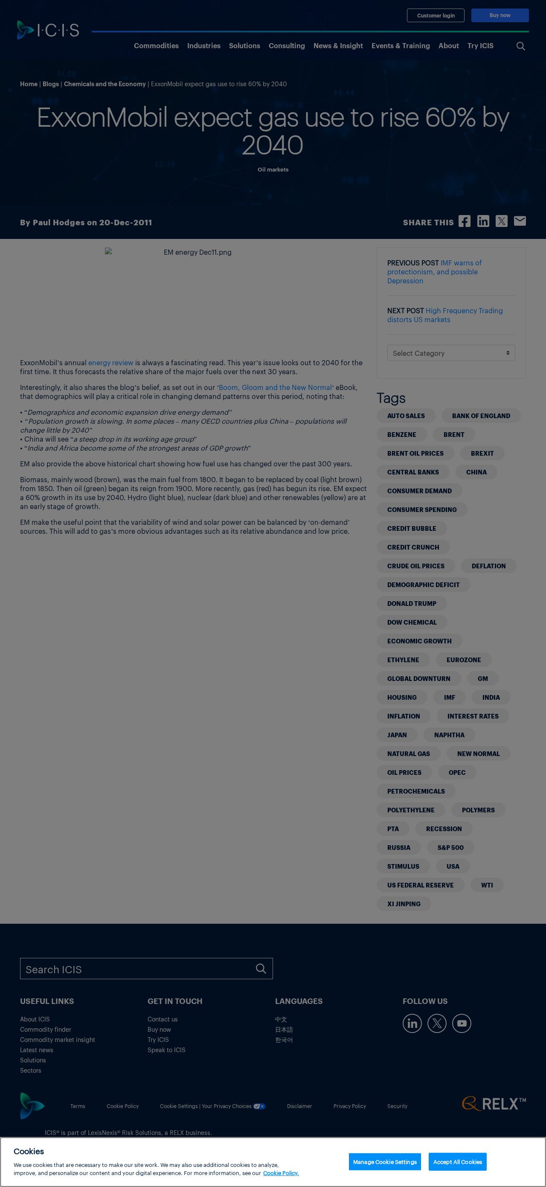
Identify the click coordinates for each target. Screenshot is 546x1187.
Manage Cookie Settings (385, 1161)
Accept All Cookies (457, 1161)
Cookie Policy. (281, 1172)
